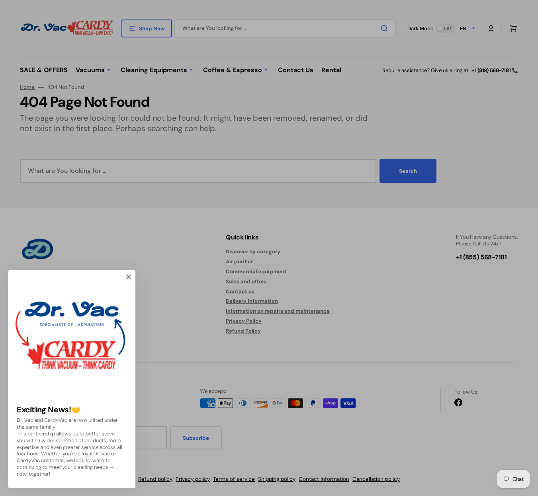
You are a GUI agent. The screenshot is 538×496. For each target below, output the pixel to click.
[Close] (128, 277)
